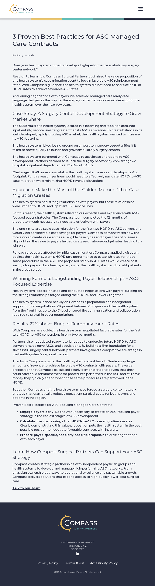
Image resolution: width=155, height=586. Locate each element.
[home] (21, 9)
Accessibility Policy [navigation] (104, 563)
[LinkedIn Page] (77, 554)
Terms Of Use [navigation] (74, 563)
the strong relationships (30, 295)
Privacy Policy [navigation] (47, 563)
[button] (140, 9)
